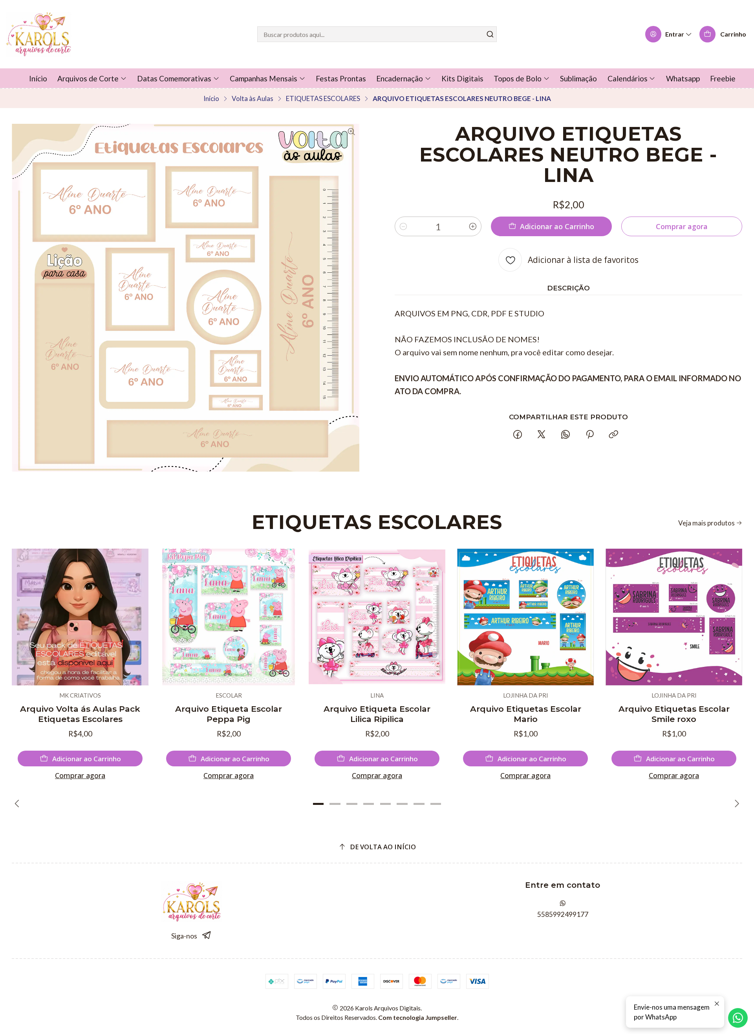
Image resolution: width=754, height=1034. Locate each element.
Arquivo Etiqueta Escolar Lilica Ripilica (377, 714)
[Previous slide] (18, 803)
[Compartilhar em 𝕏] (541, 434)
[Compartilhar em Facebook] (517, 434)
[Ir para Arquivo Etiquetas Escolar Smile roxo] (674, 617)
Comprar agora (80, 775)
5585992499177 (562, 914)
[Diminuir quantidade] (403, 226)
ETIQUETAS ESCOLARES (323, 98)
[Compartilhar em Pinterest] (589, 434)
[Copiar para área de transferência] (613, 434)
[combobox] (377, 34)
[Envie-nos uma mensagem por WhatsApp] (738, 1018)
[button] (318, 803)
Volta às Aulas (252, 98)
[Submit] (490, 34)
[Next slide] (736, 803)
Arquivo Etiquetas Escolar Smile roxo (674, 714)
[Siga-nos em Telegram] (207, 935)
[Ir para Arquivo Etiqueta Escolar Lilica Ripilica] (377, 617)
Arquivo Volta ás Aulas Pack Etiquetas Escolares (80, 714)
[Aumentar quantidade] (473, 226)
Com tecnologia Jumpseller (417, 1017)
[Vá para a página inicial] (38, 34)
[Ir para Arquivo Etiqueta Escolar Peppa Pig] (228, 617)
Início (211, 98)
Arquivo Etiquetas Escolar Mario (525, 714)
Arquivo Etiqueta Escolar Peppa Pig (228, 714)
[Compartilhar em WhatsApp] (565, 434)
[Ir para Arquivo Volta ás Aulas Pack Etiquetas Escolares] (80, 617)
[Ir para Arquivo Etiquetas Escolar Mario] (525, 617)
